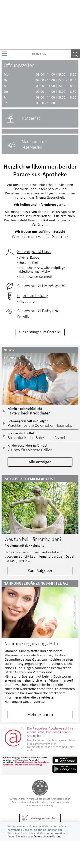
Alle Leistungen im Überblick (40, 332)
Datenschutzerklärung (47, 836)
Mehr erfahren (40, 714)
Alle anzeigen (40, 461)
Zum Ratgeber (40, 570)
